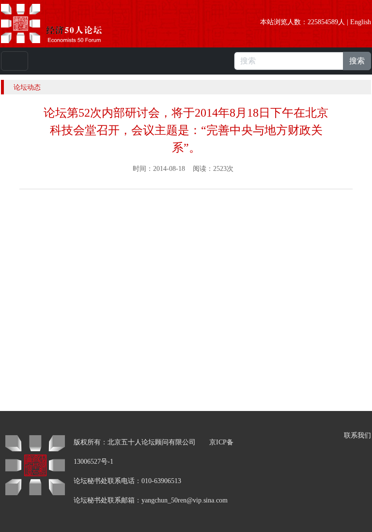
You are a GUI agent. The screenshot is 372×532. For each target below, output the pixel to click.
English (360, 22)
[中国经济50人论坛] (62, 23)
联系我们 (357, 435)
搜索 (357, 61)
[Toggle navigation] (14, 61)
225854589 (323, 22)
